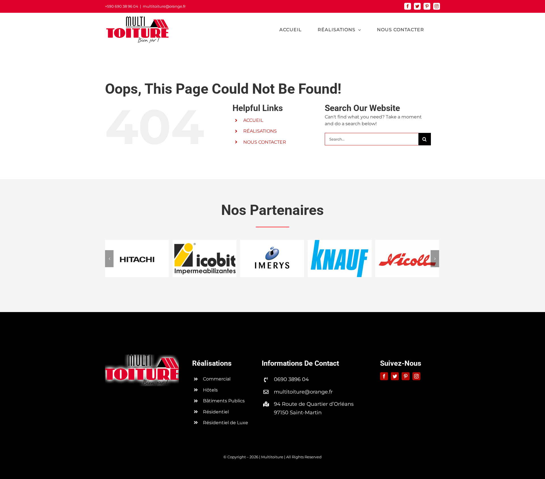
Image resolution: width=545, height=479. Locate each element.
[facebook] (384, 376)
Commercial (216, 379)
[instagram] (416, 376)
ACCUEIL (253, 120)
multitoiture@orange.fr (164, 6)
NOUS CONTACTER (264, 142)
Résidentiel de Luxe (225, 422)
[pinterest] (406, 376)
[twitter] (395, 376)
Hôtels (210, 390)
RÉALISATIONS (260, 131)
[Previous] (109, 258)
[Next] (435, 258)
